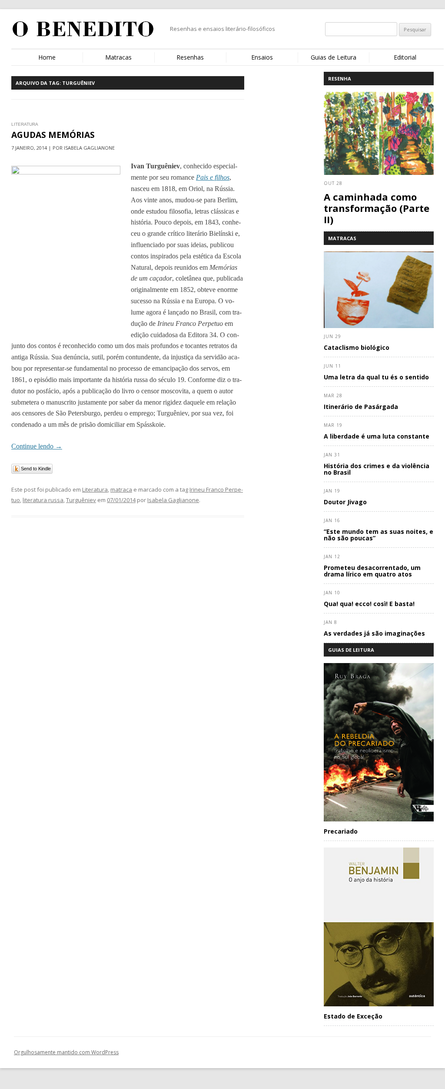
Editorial (405, 57)
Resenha (339, 78)
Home (47, 57)
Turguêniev (81, 500)
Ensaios (262, 57)
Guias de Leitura (333, 57)
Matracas (118, 57)
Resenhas (190, 57)
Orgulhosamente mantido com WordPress (66, 1052)
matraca (121, 489)
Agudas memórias (53, 135)
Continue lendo (36, 446)
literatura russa (43, 500)
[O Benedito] (83, 32)
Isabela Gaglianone (173, 500)
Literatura (95, 489)
